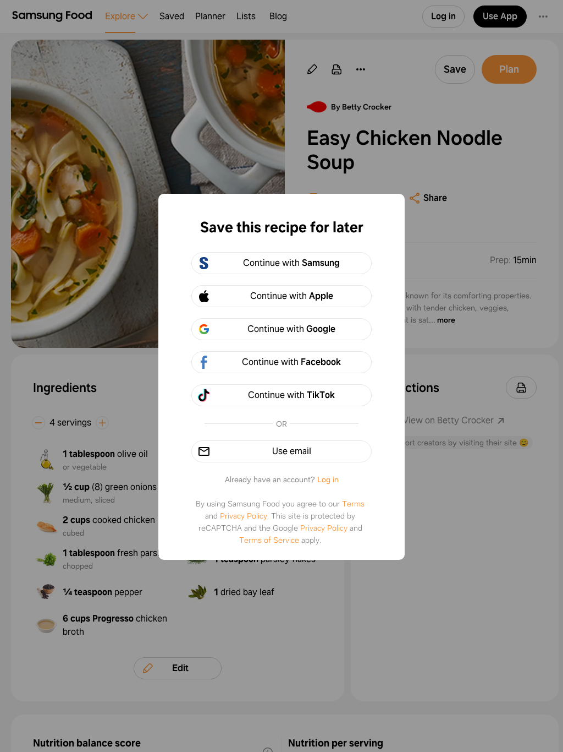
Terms (353, 504)
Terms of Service (269, 540)
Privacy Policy (243, 516)
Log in (328, 479)
